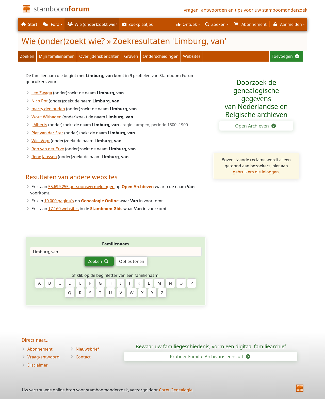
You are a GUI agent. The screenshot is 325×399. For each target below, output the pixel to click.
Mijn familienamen (57, 56)
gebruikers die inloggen (256, 172)
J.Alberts (39, 125)
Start (32, 24)
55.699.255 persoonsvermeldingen (81, 186)
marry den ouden (48, 109)
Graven (131, 56)
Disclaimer (37, 365)
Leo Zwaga (41, 93)
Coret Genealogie (175, 390)
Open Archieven (252, 126)
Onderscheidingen (160, 56)
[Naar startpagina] (299, 388)
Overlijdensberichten (99, 56)
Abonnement (40, 349)
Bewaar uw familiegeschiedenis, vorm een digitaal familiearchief (211, 346)
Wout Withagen (46, 117)
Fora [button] (54, 24)
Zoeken (27, 56)
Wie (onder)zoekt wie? (63, 40)
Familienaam (115, 244)
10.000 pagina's (59, 201)
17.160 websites (63, 208)
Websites (192, 56)
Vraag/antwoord (43, 357)
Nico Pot (39, 101)
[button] (187, 24)
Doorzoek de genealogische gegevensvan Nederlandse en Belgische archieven (256, 98)
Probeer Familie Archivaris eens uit (207, 356)
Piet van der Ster (47, 133)
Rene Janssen (44, 156)
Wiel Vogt (40, 140)
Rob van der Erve (47, 149)
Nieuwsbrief (87, 349)
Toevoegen (283, 56)
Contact (83, 357)
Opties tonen (131, 261)
